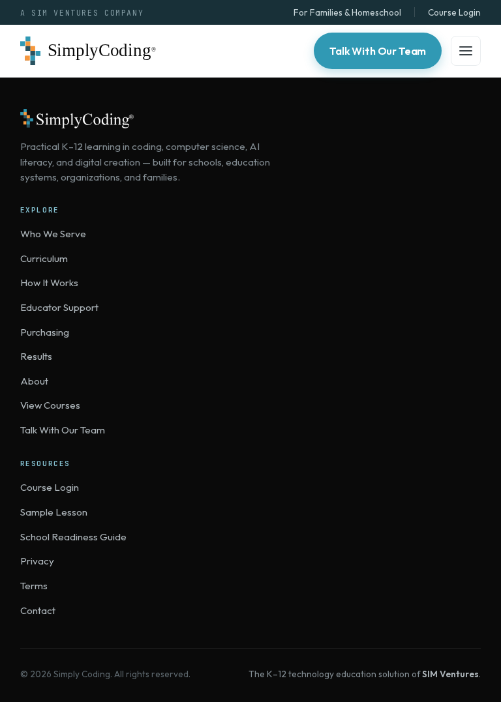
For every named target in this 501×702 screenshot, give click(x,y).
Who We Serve (53, 233)
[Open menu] (466, 51)
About (34, 381)
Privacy (37, 561)
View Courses (50, 405)
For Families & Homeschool (347, 12)
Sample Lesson (53, 512)
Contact (37, 610)
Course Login (454, 12)
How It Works (49, 282)
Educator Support (59, 307)
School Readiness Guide (73, 537)
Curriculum (44, 258)
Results (36, 356)
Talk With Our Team (377, 50)
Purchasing (44, 332)
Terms (34, 585)
